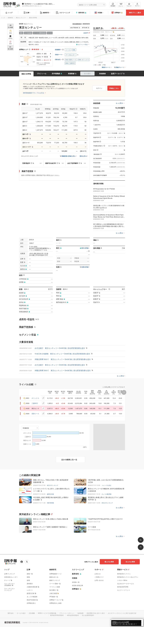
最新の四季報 (26, 74)
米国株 (100, 12)
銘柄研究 (46, 12)
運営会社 (11, 613)
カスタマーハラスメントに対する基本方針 (122, 613)
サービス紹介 (21, 613)
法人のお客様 (130, 562)
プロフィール (41, 73)
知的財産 (80, 613)
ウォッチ (129, 6)
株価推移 (102, 73)
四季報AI (117, 12)
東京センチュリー (21, 17)
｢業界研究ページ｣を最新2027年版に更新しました (40, 4)
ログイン (137, 6)
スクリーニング (64, 12)
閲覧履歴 (113, 6)
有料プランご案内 (135, 12)
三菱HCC (35, 403)
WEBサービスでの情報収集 (47, 613)
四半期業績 (56, 73)
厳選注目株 (50, 494)
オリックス (35, 398)
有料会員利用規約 (73, 615)
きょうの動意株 (106, 494)
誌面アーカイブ (116, 73)
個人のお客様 (109, 562)
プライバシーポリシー (66, 613)
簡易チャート (106, 67)
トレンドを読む (106, 485)
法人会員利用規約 (88, 615)
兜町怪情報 (50, 503)
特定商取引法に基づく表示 (96, 613)
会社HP (85, 33)
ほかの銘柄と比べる (69, 459)
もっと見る (119, 103)
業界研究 (81, 12)
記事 (27, 12)
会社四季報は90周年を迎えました (32, 6)
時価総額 (26, 428)
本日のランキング (52, 485)
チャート (121, 6)
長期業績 (71, 73)
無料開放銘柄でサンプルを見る (33, 93)
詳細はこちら (114, 88)
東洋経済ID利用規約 (57, 615)
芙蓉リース (35, 413)
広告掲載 (32, 613)
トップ (10, 12)
